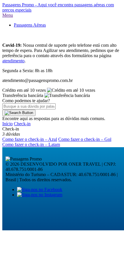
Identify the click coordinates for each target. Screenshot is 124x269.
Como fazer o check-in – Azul (29, 139)
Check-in (22, 123)
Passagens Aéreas (30, 25)
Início (7, 123)
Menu (7, 15)
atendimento (13, 60)
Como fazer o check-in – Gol (84, 139)
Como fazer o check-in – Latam (31, 144)
